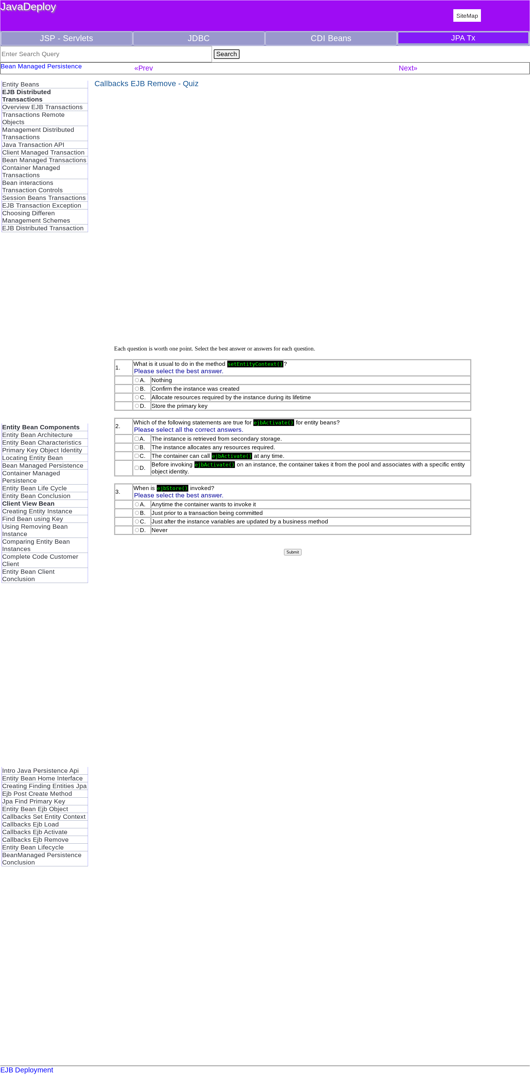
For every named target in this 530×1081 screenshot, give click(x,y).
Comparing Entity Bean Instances (36, 545)
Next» (408, 68)
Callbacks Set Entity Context (44, 816)
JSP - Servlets (66, 38)
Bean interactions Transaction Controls (32, 186)
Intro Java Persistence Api (40, 770)
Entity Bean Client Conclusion (28, 575)
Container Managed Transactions (31, 171)
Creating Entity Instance (37, 511)
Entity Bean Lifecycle (33, 847)
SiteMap (467, 15)
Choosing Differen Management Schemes (36, 216)
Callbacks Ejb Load (30, 824)
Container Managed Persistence (31, 477)
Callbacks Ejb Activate (34, 831)
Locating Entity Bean (32, 457)
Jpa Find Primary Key (33, 801)
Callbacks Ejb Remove (35, 839)
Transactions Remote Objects (33, 118)
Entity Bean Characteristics (42, 442)
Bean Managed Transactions (44, 159)
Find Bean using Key (32, 518)
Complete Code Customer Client (40, 560)
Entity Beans (20, 84)
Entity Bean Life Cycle (34, 488)
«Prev (143, 68)
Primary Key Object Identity (42, 450)
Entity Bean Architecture (37, 434)
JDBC (199, 38)
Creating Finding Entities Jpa (44, 785)
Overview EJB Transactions (42, 106)
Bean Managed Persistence (42, 465)
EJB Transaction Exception (41, 205)
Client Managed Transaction (43, 152)
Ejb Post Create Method (37, 793)
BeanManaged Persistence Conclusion (42, 858)
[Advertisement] (45, 332)
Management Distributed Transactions (38, 133)
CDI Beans (331, 38)
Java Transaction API (33, 144)
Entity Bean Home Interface (42, 778)
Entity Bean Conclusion (36, 495)
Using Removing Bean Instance (35, 530)
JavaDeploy (28, 6)
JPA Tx (463, 37)
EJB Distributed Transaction (43, 228)
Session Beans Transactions (44, 197)
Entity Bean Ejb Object (35, 808)
